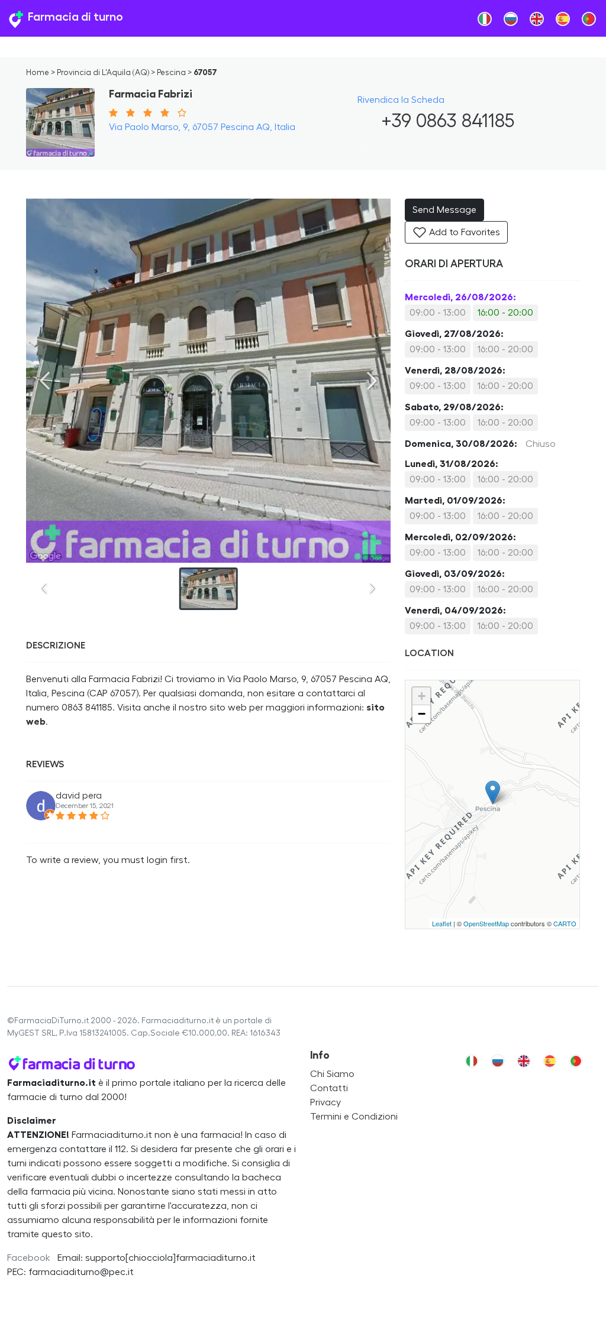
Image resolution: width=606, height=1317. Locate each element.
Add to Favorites (463, 232)
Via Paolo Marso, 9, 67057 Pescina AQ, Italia (202, 127)
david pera (79, 795)
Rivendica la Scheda (400, 100)
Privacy (325, 1102)
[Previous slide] (45, 380)
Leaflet (442, 923)
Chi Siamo (332, 1074)
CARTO (564, 923)
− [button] (422, 713)
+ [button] (422, 696)
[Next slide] (371, 380)
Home (37, 73)
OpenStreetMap (486, 923)
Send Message (444, 210)
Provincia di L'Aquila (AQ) (103, 73)
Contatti (329, 1088)
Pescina (171, 73)
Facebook (28, 1258)
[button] (388, 149)
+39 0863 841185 (445, 121)
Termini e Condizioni (354, 1116)
